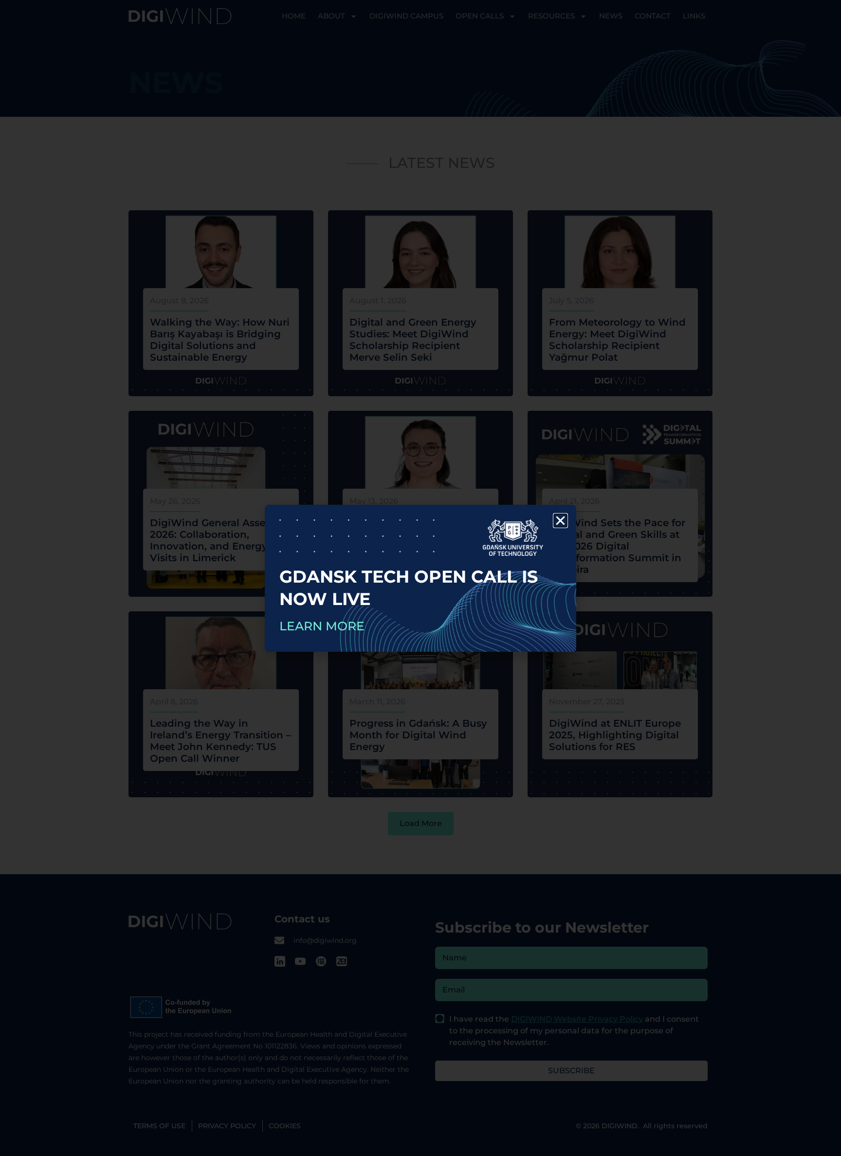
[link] (420, 578)
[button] (560, 520)
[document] (420, 578)
